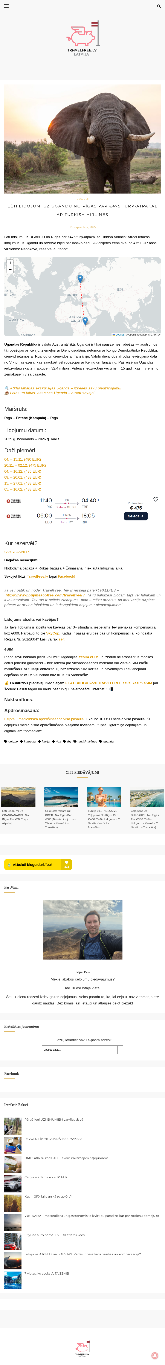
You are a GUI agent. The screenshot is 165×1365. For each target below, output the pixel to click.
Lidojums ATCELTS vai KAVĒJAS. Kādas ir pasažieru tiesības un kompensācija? (82, 1254)
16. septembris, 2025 (82, 227)
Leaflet (119, 334)
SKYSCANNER (16, 552)
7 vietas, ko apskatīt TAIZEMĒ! (46, 1273)
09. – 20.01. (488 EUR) (22, 477)
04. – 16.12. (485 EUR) (22, 471)
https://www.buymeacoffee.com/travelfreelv (45, 595)
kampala (30, 741)
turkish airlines (87, 741)
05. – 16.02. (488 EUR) (22, 489)
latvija (46, 741)
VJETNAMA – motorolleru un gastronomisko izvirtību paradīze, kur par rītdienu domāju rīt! (92, 1216)
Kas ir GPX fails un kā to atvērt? (48, 1196)
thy (69, 741)
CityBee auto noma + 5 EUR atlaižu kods (54, 1235)
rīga (58, 741)
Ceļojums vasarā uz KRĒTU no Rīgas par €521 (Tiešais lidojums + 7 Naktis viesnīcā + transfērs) (60, 819)
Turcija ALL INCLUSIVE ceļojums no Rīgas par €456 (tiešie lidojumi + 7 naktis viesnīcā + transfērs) (104, 819)
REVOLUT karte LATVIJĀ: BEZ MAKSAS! (53, 1139)
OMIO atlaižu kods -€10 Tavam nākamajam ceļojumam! (66, 1158)
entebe (13, 741)
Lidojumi (82, 198)
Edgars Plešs (82, 972)
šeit (61, 639)
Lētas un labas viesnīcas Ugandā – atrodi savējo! (52, 393)
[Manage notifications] (154, 1355)
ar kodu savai (108, 683)
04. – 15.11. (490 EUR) (22, 459)
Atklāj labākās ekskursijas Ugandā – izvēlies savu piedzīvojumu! (65, 388)
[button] (80, 279)
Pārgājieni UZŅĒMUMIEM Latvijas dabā (53, 1119)
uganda (108, 741)
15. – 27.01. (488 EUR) (22, 483)
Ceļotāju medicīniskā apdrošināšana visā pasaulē (44, 719)
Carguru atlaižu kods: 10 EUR (45, 1177)
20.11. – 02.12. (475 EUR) (25, 465)
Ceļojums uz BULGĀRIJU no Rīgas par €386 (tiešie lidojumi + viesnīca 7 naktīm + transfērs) (145, 819)
